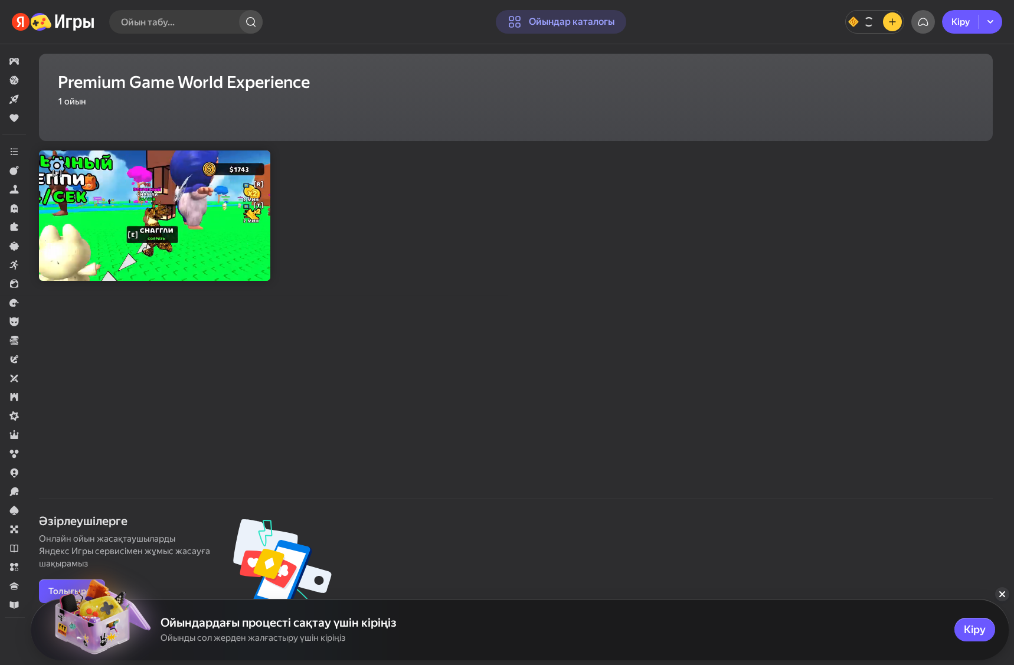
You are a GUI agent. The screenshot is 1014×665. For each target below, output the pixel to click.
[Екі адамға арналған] (14, 378)
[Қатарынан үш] (14, 567)
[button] (14, 61)
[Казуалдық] (14, 246)
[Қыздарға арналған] (14, 283)
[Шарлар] (14, 453)
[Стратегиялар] (14, 397)
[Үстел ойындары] (14, 529)
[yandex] (53, 22)
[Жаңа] (14, 99)
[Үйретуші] (14, 604)
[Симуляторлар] (14, 189)
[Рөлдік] (14, 434)
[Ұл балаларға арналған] (14, 321)
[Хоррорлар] (14, 208)
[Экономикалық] (14, 340)
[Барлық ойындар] (14, 61)
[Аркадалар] (14, 264)
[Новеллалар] (14, 548)
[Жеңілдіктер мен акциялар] (14, 80)
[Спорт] (14, 491)
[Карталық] (14, 510)
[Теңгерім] (874, 22)
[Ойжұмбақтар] (14, 227)
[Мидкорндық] (14, 416)
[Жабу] (1002, 594)
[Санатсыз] (14, 151)
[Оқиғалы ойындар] (14, 359)
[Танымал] (14, 118)
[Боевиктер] (14, 170)
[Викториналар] (14, 585)
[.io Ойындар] (14, 472)
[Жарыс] (14, 302)
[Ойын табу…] (251, 22)
